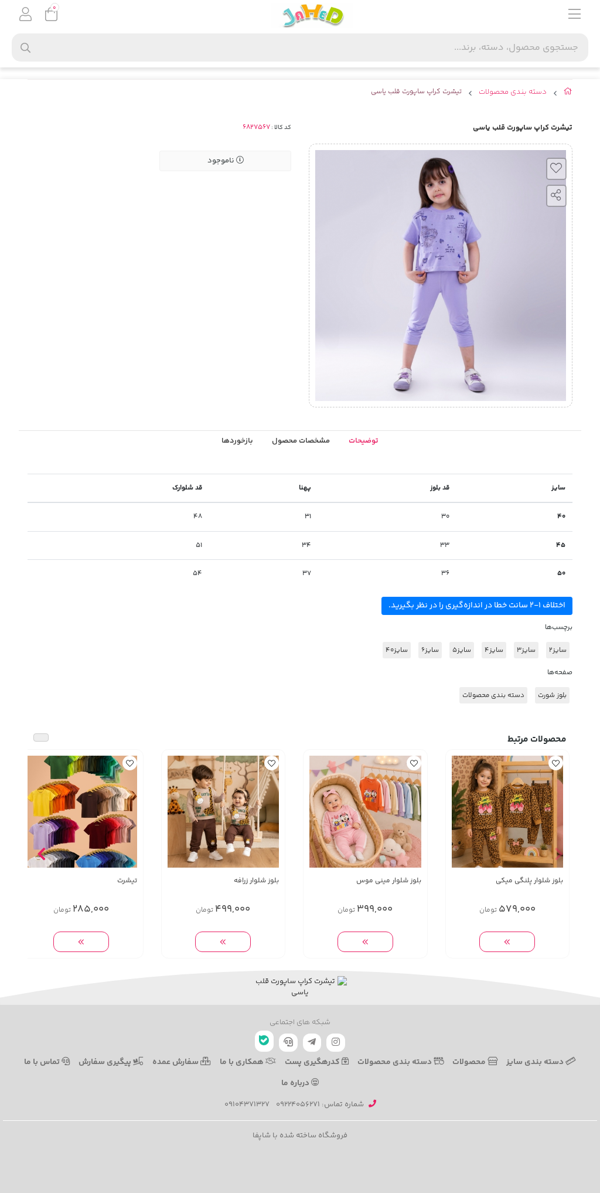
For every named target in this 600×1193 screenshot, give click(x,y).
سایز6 (430, 650)
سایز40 (397, 650)
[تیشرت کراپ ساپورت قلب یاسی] (300, 987)
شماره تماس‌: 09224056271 (320, 1104)
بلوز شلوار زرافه (256, 880)
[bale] (264, 1041)
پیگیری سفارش (106, 1062)
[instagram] (336, 1042)
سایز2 (558, 650)
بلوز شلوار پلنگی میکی (529, 880)
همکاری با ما (242, 1062)
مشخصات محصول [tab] (301, 441)
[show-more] (507, 942)
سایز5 (461, 650)
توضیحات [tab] (364, 441)
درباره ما (296, 1083)
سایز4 (494, 650)
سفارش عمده (176, 1062)
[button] (559, 854)
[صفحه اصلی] (568, 94)
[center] (25, 48)
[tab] (237, 441)
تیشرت (127, 880)
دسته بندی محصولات (513, 92)
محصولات (470, 1062)
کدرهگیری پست (313, 1062)
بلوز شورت (552, 695)
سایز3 (526, 650)
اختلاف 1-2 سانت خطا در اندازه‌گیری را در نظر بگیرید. (477, 605)
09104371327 (247, 1104)
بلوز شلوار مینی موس (388, 880)
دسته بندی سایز (535, 1062)
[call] (288, 1042)
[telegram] (312, 1042)
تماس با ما (43, 1062)
